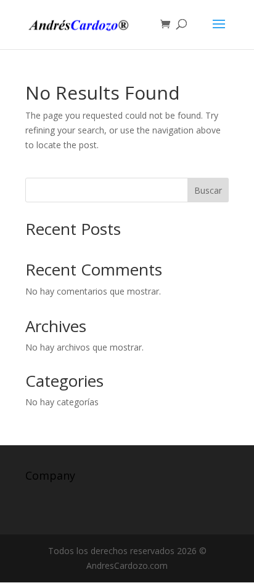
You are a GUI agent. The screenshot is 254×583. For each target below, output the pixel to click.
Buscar (208, 190)
